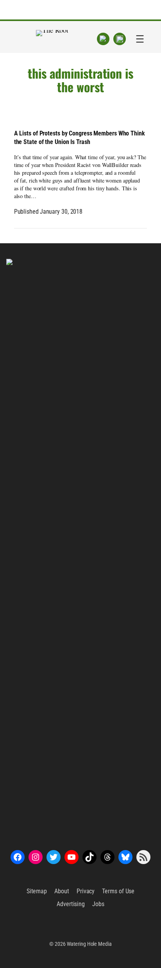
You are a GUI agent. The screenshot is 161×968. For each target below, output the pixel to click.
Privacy (86, 891)
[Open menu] (140, 39)
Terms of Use (118, 891)
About (61, 891)
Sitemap (37, 891)
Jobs (98, 904)
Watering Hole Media (89, 944)
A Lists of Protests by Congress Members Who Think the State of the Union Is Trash (79, 137)
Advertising (71, 904)
